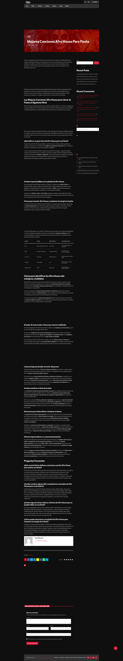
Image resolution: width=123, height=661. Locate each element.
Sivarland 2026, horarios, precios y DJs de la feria (87, 115)
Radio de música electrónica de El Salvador (43, 657)
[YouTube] (88, 658)
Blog (29, 36)
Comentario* (28, 617)
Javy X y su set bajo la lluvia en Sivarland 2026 (86, 84)
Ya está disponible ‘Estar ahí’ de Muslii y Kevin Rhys (87, 74)
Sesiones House (83, 148)
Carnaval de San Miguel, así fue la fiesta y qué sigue (87, 118)
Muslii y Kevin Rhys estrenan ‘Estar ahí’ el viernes (87, 76)
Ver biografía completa (41, 540)
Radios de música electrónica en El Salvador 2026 (87, 107)
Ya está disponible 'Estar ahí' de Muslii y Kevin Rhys (87, 95)
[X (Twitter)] (91, 658)
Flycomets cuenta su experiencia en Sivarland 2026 (87, 79)
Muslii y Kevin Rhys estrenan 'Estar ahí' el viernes (87, 101)
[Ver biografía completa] (47, 541)
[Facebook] (96, 658)
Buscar (78, 60)
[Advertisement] (61, 20)
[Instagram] (93, 658)
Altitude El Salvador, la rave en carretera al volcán (87, 81)
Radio (94, 2)
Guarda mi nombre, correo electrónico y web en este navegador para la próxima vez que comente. (45, 639)
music (80, 145)
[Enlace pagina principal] (28, 2)
